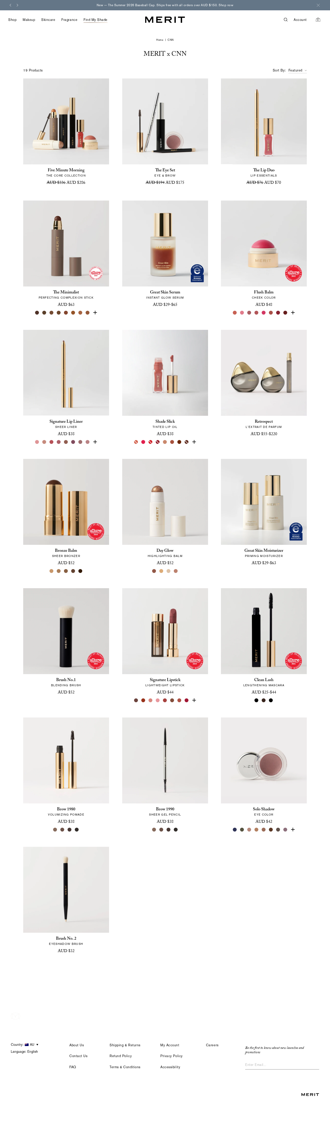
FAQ (72, 1067)
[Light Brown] (62, 830)
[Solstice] (154, 571)
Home (159, 39)
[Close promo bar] (318, 5)
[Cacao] (52, 313)
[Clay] (59, 571)
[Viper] (242, 830)
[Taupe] (165, 442)
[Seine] (66, 571)
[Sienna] (95, 313)
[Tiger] (143, 700)
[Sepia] (59, 313)
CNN (171, 39)
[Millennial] (158, 700)
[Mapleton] (158, 442)
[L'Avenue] (165, 700)
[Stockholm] (242, 313)
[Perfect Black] (257, 700)
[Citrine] (161, 571)
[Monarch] (80, 571)
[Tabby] (187, 442)
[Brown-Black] (176, 830)
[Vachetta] (257, 830)
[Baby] (150, 700)
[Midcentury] (264, 830)
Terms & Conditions (125, 1067)
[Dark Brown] (70, 830)
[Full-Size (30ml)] (260, 442)
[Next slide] (17, 5)
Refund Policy (121, 1056)
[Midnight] (235, 830)
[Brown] (264, 700)
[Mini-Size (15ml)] (169, 313)
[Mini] (271, 700)
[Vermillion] (194, 700)
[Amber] (80, 313)
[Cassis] (52, 442)
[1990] (172, 700)
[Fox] (271, 313)
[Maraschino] (150, 442)
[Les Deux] (143, 442)
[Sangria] (179, 442)
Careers (212, 1045)
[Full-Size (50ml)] (161, 313)
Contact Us (78, 1056)
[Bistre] (37, 313)
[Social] (286, 830)
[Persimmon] (293, 313)
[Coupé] (88, 442)
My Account (169, 1045)
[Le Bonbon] (264, 313)
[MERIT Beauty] (165, 20)
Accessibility (170, 1067)
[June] (44, 442)
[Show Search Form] (289, 20)
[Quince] (52, 571)
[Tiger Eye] (73, 313)
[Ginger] (179, 700)
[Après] (278, 313)
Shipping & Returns (125, 1045)
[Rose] (37, 442)
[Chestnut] (88, 313)
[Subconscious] (59, 442)
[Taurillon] (66, 313)
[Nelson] (278, 830)
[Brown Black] (77, 830)
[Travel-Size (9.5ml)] (268, 442)
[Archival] (250, 313)
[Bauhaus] (73, 442)
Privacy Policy (171, 1056)
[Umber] (44, 313)
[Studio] (250, 830)
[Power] (187, 700)
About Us (76, 1045)
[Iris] (293, 830)
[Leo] (73, 571)
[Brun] (271, 830)
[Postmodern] (286, 313)
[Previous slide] (10, 5)
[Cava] (169, 571)
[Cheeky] (257, 313)
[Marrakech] (172, 442)
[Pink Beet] (194, 442)
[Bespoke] (80, 442)
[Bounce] (176, 571)
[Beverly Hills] (235, 313)
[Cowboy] (66, 442)
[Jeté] (136, 442)
